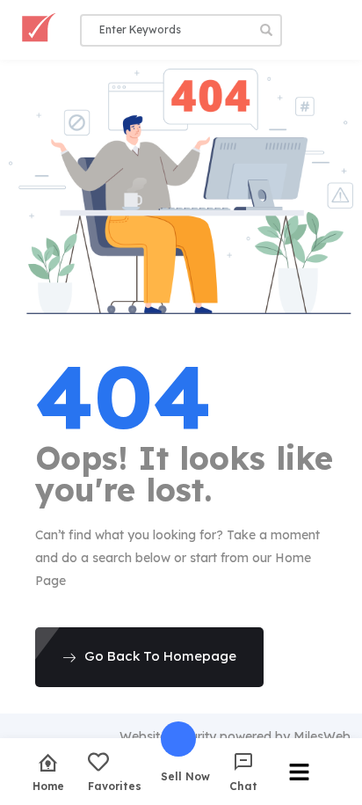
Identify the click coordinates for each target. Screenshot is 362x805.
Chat (243, 785)
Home (48, 785)
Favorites (114, 785)
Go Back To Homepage (160, 656)
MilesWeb (322, 736)
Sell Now (185, 776)
